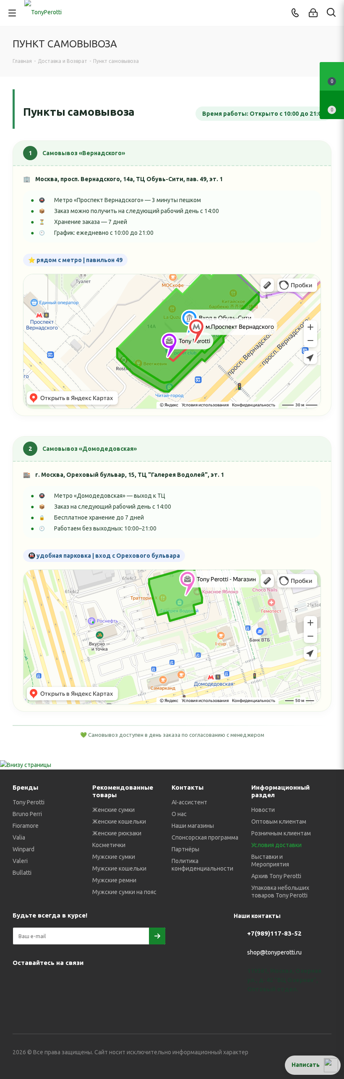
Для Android (21, 1003)
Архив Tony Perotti (276, 876)
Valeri (20, 861)
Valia (19, 837)
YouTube (63, 982)
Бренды (25, 787)
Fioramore (26, 825)
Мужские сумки (113, 856)
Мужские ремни (114, 880)
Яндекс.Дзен (125, 982)
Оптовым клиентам (278, 821)
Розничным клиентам (281, 833)
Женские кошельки (119, 821)
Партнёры (185, 849)
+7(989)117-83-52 (274, 933)
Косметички (108, 845)
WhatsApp (104, 982)
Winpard (23, 849)
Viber (84, 982)
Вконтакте (21, 982)
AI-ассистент (189, 802)
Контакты (187, 787)
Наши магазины (193, 825)
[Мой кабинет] (313, 13)
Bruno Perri (27, 814)
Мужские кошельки (119, 868)
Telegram (42, 982)
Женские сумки (113, 809)
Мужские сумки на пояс (124, 892)
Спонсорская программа (205, 837)
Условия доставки (276, 845)
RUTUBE (146, 982)
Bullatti (22, 872)
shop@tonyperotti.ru (274, 952)
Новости (263, 809)
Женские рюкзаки (116, 833)
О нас (179, 814)
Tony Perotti (28, 802)
